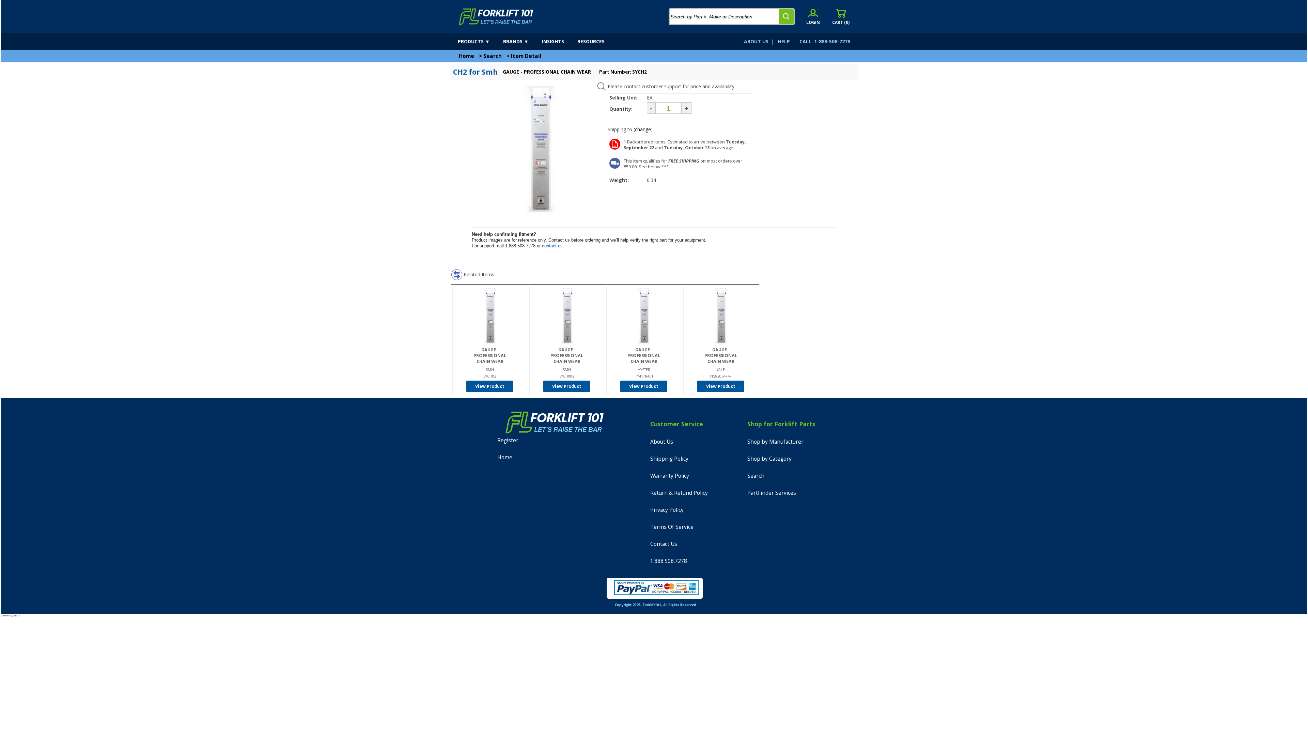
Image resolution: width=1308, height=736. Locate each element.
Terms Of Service (672, 527)
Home (466, 56)
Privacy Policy (667, 509)
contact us (552, 245)
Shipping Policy (669, 458)
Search (492, 56)
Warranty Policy (669, 475)
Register (507, 440)
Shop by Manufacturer (775, 441)
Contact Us (663, 544)
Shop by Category (769, 458)
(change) (643, 129)
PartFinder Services (771, 492)
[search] (786, 16)
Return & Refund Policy (679, 492)
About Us (661, 441)
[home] (496, 16)
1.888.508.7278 (668, 561)
